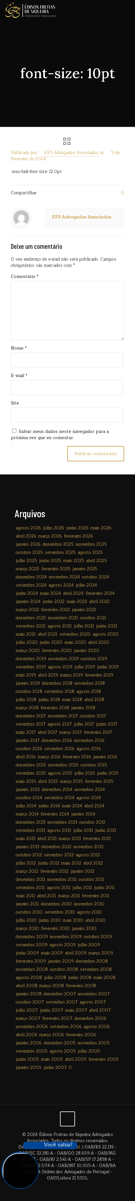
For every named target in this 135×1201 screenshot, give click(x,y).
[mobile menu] (126, 9)
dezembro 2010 (56, 904)
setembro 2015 (31, 773)
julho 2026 (53, 528)
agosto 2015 (60, 773)
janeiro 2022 (84, 609)
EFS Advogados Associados (71, 152)
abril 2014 (94, 806)
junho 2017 (106, 724)
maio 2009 (52, 953)
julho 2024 (86, 585)
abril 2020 (98, 642)
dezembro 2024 (31, 577)
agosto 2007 (93, 1002)
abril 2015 (48, 781)
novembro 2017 (63, 716)
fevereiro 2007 (57, 1018)
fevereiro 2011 (95, 896)
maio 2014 (72, 806)
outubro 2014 (29, 797)
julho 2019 (84, 667)
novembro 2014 (89, 789)
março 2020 (28, 650)
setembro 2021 (31, 626)
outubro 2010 (29, 912)
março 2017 (70, 732)
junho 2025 (50, 560)
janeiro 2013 (27, 846)
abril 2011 (46, 896)
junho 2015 (108, 773)
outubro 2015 (94, 765)
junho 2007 (51, 1010)
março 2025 (27, 569)
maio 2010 (73, 920)
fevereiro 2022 (55, 609)
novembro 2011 (62, 879)
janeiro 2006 (29, 1043)
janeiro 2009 (61, 961)
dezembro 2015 (31, 765)
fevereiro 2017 (98, 732)
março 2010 (27, 928)
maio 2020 (75, 642)
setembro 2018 (59, 691)
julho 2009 (89, 945)
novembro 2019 (63, 658)
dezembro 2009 (32, 936)
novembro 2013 (62, 822)
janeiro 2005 (29, 1067)
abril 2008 (26, 985)
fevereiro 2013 (97, 838)
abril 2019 (48, 675)
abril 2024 (73, 593)
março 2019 (71, 675)
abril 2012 (93, 863)
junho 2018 (49, 699)
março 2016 (49, 757)
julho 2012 (26, 863)
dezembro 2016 (57, 740)
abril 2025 (96, 560)
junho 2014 (49, 806)
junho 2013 (105, 830)
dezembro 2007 (60, 994)
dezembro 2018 (57, 683)
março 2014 (27, 814)
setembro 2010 (60, 912)
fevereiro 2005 (103, 1059)
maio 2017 (26, 732)
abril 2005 (76, 1059)
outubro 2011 (91, 879)
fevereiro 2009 (31, 961)
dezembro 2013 (31, 822)
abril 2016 (26, 757)
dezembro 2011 (30, 879)
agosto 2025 (90, 552)
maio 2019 (26, 675)
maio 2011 (25, 896)
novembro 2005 (94, 1043)
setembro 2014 (59, 797)
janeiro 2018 (83, 708)
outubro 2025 (29, 552)
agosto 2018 (88, 691)
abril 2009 (76, 953)
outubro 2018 (29, 691)
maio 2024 (50, 593)
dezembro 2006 (90, 1018)
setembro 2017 (31, 724)
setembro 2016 (59, 748)
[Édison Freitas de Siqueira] (30, 10)
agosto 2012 (88, 855)
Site (15, 403)
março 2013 (70, 838)
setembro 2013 (30, 830)
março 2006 (51, 1034)
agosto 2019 (60, 667)
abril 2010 (95, 920)
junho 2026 (77, 528)
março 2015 (71, 781)
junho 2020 (51, 642)
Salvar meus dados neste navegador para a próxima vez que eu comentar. (60, 434)
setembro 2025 (60, 552)
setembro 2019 (31, 667)
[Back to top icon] (67, 1118)
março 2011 (69, 896)
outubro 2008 (64, 969)
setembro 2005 (32, 1051)
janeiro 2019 (28, 683)
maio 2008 (104, 977)
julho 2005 (89, 1051)
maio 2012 (71, 863)
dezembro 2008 (92, 961)
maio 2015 (26, 781)
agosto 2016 (88, 748)
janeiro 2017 (28, 740)
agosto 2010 (89, 912)
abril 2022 (99, 601)
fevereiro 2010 (55, 928)
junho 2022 (54, 601)
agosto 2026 (28, 528)
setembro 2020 (75, 634)
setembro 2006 (66, 1026)
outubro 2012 (29, 855)
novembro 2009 (66, 936)
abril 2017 (47, 732)
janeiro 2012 (82, 871)
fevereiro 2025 (55, 569)
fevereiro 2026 (78, 536)
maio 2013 (25, 838)
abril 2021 (47, 634)
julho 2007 (27, 1010)
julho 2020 (27, 642)
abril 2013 (47, 838)
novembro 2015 (63, 765)
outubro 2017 (93, 716)
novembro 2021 (63, 618)
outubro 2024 (95, 577)
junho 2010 (50, 920)
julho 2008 (55, 977)
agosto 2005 (62, 1051)
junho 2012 (48, 863)
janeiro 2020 (86, 650)
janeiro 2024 (28, 601)
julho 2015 (84, 773)
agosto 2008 (29, 977)
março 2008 (51, 985)
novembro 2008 (32, 969)
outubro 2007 (30, 1002)
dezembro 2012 (56, 846)
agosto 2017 (60, 724)
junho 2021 (106, 626)
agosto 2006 (97, 1026)
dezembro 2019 (31, 658)
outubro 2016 (29, 748)
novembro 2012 (88, 846)
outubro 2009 (98, 936)
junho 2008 (79, 977)
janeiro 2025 (84, 569)
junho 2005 (27, 1059)
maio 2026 (100, 528)
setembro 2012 (59, 855)
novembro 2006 (32, 1026)
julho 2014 (26, 806)
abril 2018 (94, 699)
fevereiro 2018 (55, 708)
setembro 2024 (31, 585)
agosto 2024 (61, 585)
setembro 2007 (62, 1002)
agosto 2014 (88, 797)
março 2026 (50, 536)
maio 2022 (77, 601)
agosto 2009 (62, 945)
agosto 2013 (59, 830)
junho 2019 (108, 667)
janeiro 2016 (105, 757)
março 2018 (27, 708)
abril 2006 (26, 1034)
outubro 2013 (92, 822)
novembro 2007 (94, 994)
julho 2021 (84, 626)
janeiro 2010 (84, 928)
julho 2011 (82, 887)
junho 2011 (104, 887)
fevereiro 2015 (99, 781)
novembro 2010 (89, 904)
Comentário (24, 277)
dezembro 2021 (31, 618)
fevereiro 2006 (81, 1034)
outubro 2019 (94, 658)
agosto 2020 (106, 634)
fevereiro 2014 (55, 814)
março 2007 (28, 1018)
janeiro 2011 (27, 904)
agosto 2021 (60, 626)
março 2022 (27, 609)
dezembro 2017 (31, 716)
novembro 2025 (91, 544)
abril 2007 (100, 1010)
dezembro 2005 (60, 1043)
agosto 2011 (58, 887)
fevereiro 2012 (54, 871)
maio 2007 (76, 1010)
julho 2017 (84, 724)
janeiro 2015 (28, 789)
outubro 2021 (93, 618)
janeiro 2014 (83, 814)
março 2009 (100, 953)
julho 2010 (26, 920)
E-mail (19, 376)
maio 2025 (73, 560)
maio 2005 (52, 1059)
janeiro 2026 (28, 544)
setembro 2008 (96, 969)
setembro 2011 (30, 887)
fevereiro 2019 (99, 675)
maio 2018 (72, 699)
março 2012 (27, 871)
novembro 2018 (89, 683)
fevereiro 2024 (100, 593)
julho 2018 (26, 699)
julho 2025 (26, 560)
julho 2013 (83, 830)
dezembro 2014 (57, 789)
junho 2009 (27, 953)
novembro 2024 (64, 577)
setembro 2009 (32, 945)
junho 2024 (27, 593)
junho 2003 (55, 1067)
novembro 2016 (89, 740)
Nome (19, 348)
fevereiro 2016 (77, 757)
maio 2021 (26, 634)
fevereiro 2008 (81, 985)
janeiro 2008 (29, 994)
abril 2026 (26, 536)
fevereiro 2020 (57, 650)
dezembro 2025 (58, 544)
